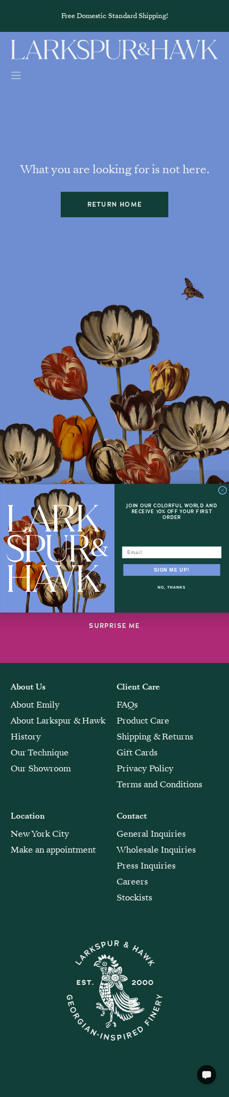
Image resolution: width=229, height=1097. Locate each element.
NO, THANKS (171, 588)
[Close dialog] (222, 490)
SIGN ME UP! (172, 569)
